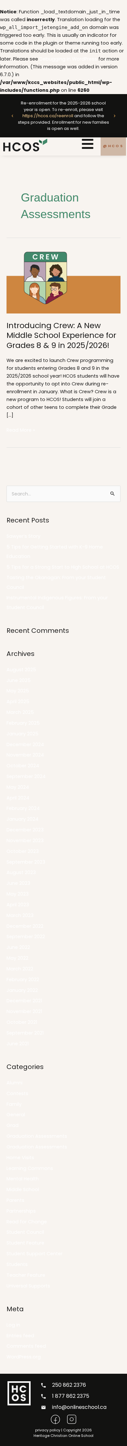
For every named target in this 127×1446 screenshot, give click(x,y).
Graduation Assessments (37, 1136)
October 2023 (23, 851)
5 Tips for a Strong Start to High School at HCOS (63, 567)
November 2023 (25, 840)
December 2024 (25, 744)
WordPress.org (24, 1357)
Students (17, 1264)
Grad (13, 1125)
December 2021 (24, 1000)
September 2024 (26, 776)
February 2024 (23, 808)
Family (14, 1104)
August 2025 (21, 669)
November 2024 (25, 755)
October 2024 (23, 765)
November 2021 (24, 1011)
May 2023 (18, 894)
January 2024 (22, 819)
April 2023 (18, 904)
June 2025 (19, 680)
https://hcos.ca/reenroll (47, 116)
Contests (17, 1093)
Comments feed (26, 1346)
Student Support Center (35, 1253)
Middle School (23, 1189)
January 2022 (22, 990)
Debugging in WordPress (68, 59)
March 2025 (20, 712)
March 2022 (20, 969)
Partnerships (21, 1211)
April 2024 (18, 798)
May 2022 (17, 958)
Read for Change (27, 1221)
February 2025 (23, 723)
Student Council (25, 1232)
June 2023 (18, 883)
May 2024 (18, 787)
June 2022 (18, 947)
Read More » (21, 429)
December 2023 (25, 830)
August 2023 (21, 872)
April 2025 (18, 701)
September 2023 (26, 862)
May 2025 (18, 691)
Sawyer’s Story (23, 536)
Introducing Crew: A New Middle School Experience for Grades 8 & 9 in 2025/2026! (61, 335)
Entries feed (20, 1335)
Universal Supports (28, 1286)
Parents (15, 1200)
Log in (13, 1325)
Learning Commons (30, 1168)
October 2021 (22, 1022)
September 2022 (26, 936)
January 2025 (22, 733)
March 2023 (20, 915)
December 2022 (25, 926)
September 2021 (25, 1033)
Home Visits (20, 1157)
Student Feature (25, 1243)
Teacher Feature (26, 1275)
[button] (12, 116)
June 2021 (18, 1043)
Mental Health (23, 1178)
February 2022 (23, 979)
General (16, 1114)
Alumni (14, 1082)
